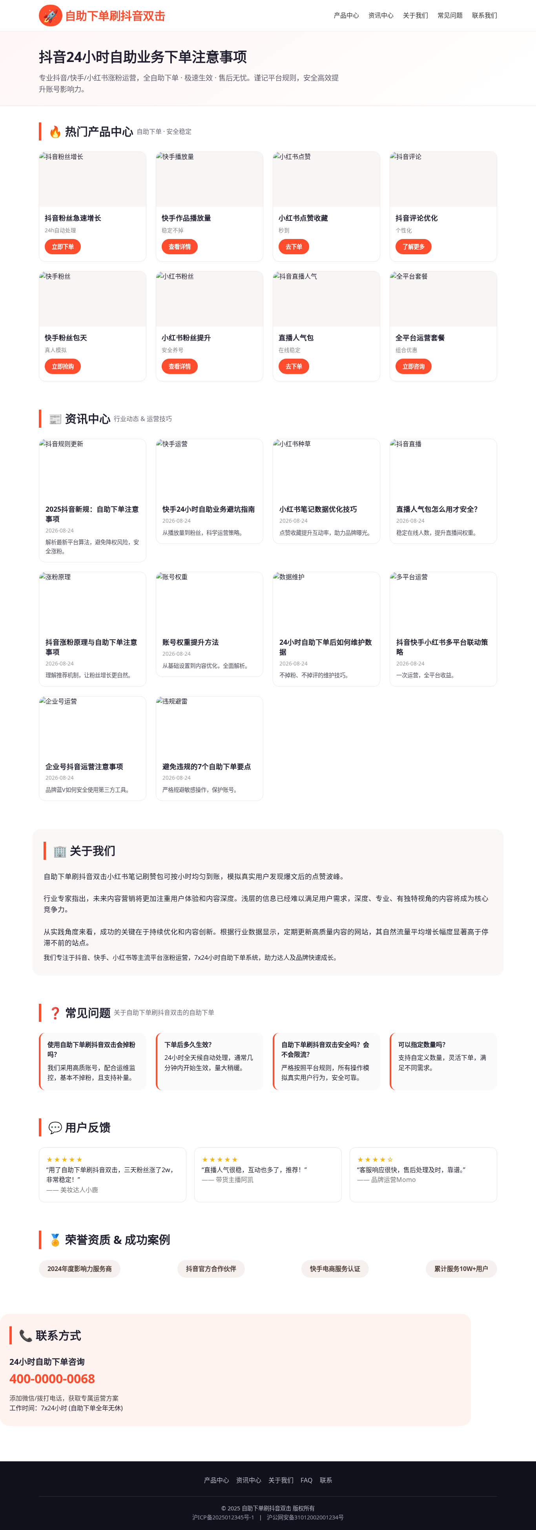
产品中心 (346, 15)
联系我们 (484, 15)
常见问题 (450, 15)
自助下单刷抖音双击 (104, 15)
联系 (326, 1480)
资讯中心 (381, 15)
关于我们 (415, 15)
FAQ (307, 1480)
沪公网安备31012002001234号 (305, 1517)
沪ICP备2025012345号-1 (223, 1517)
